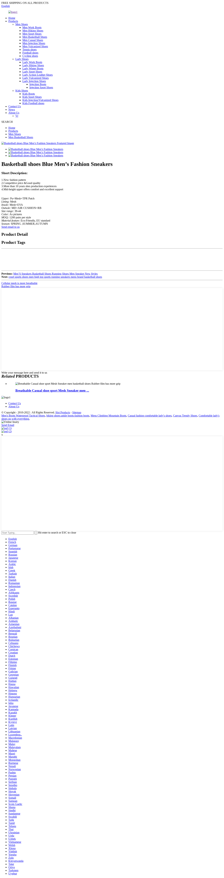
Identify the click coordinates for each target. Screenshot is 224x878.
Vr (16, 115)
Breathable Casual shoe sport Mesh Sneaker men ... (52, 390)
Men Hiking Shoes (32, 30)
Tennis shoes (29, 49)
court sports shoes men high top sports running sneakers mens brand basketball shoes (55, 276)
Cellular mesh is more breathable (19, 283)
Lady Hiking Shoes (33, 65)
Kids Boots (28, 93)
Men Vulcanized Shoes (35, 46)
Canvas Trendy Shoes (185, 415)
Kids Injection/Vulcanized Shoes (40, 100)
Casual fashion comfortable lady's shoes (150, 415)
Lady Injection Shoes (34, 81)
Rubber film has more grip (15, 286)
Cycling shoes (30, 55)
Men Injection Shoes (33, 43)
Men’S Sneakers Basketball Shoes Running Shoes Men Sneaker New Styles (55, 273)
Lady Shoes (22, 59)
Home (11, 17)
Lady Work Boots (32, 62)
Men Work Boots (31, 27)
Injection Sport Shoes (41, 87)
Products (13, 21)
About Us (13, 112)
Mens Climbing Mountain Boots (108, 415)
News (11, 109)
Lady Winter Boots (32, 68)
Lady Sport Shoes (32, 71)
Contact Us (14, 106)
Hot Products (62, 412)
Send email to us (10, 226)
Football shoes (30, 52)
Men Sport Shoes (31, 33)
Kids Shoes (21, 90)
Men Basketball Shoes (34, 36)
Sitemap (76, 412)
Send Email (7, 425)
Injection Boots (37, 84)
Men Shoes (21, 24)
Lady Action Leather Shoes (37, 74)
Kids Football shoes (33, 103)
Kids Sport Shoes (32, 96)
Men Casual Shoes (32, 40)
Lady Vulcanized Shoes (35, 77)
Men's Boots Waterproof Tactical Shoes (23, 415)
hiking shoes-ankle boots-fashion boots (67, 415)
